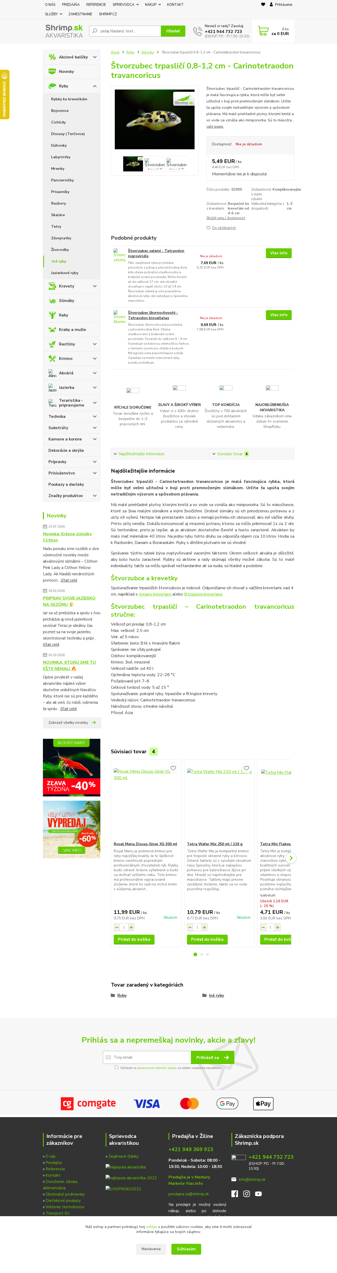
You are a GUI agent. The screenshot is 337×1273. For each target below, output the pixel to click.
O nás (51, 1156)
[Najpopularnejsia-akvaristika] (126, 1167)
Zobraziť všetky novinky (68, 722)
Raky (63, 315)
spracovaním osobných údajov (157, 1068)
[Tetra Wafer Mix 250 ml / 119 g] (219, 800)
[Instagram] (249, 1195)
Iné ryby (59, 261)
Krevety (66, 286)
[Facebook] (237, 1195)
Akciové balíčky (73, 57)
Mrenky (57, 168)
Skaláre (58, 214)
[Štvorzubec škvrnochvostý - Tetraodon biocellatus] (119, 317)
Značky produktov (65, 495)
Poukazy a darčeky (66, 484)
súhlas (151, 1226)
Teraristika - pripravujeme (71, 403)
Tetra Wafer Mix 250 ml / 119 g (214, 843)
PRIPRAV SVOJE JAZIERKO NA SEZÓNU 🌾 (69, 601)
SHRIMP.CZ (108, 14)
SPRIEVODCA (123, 4)
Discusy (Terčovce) (68, 133)
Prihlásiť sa (208, 1058)
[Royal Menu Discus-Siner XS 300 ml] (146, 800)
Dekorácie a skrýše (66, 450)
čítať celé (69, 580)
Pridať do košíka (134, 939)
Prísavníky (60, 191)
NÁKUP (150, 4)
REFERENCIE (96, 4)
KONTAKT (175, 4)
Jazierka (66, 387)
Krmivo (65, 358)
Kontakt (53, 1175)
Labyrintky (60, 157)
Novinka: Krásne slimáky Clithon (67, 537)
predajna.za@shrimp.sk (188, 1194)
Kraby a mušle (72, 329)
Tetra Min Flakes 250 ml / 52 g (287, 843)
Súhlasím (186, 1249)
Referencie (55, 1169)
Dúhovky (59, 145)
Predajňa (54, 1162)
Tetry (56, 226)
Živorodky (60, 249)
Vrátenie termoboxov (65, 1207)
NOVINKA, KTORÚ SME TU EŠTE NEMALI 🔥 (69, 666)
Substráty (58, 427)
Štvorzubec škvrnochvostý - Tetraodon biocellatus (153, 315)
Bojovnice (59, 110)
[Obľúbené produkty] (263, 9)
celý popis (214, 126)
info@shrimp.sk (252, 1179)
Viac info (279, 253)
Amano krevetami (155, 594)
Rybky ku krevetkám (69, 99)
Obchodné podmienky (65, 1194)
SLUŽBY (51, 14)
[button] (195, 954)
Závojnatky (61, 238)
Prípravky (57, 461)
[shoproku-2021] (123, 1188)
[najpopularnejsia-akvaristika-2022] (131, 1177)
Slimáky (66, 300)
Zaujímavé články (123, 1156)
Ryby (63, 86)
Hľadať (173, 31)
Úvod (115, 52)
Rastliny (67, 344)
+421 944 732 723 (223, 31)
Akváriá (66, 373)
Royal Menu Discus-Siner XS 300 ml (145, 843)
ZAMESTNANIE (80, 14)
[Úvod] (64, 31)
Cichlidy (58, 122)
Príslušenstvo (61, 473)
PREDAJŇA (71, 4)
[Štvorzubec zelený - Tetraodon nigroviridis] (119, 255)
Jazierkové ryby (64, 272)
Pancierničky (62, 180)
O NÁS (50, 4)
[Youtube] (261, 1195)
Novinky (66, 71)
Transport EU (58, 1213)
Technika (57, 416)
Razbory (58, 203)
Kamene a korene (65, 439)
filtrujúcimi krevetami (203, 594)
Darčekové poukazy (63, 1200)
